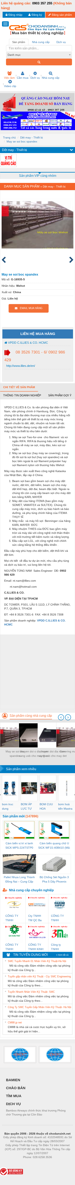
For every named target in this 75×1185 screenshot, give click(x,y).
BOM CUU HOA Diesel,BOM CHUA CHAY (47, 807)
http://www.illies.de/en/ (20, 365)
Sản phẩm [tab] (18, 42)
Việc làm (9, 77)
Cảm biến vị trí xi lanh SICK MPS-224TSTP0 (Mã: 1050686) (19, 846)
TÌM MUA (13, 1096)
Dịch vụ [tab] (61, 42)
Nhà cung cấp (50, 77)
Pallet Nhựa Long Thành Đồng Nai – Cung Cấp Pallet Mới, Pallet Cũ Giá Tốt (19, 880)
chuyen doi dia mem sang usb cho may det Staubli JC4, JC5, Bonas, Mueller (53, 754)
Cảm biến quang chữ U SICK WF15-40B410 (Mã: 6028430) (54, 846)
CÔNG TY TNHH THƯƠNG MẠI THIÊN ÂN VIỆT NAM (12, 918)
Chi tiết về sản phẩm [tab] (19, 387)
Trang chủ (9, 137)
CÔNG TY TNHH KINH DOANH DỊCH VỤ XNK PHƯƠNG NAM (35, 947)
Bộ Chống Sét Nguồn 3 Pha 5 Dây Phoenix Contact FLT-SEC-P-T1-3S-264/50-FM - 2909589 (54, 880)
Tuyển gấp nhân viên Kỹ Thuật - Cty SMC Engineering (39, 976)
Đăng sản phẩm (62, 14)
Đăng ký (37, 14)
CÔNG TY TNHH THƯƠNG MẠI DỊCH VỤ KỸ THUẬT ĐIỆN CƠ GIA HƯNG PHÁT (14, 947)
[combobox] (39, 55)
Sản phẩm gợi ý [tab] (59, 395)
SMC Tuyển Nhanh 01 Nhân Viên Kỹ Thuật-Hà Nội (37, 961)
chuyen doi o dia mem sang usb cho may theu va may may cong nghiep (34, 754)
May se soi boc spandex (22, 141)
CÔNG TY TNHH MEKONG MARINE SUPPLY (57, 918)
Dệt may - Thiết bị (31, 137)
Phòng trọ (11, 1163)
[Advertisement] (37, 671)
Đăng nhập (15, 14)
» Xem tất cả (62, 955)
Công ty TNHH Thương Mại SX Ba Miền (59, 947)
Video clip (10, 86)
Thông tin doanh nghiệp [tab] (22, 395)
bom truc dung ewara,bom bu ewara (9, 807)
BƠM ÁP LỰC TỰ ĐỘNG (26, 807)
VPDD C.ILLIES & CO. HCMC (27, 342)
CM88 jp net (15, 1022)
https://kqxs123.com (57, 1163)
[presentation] (61, 717)
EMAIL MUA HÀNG (29, 308)
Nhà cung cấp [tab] (41, 42)
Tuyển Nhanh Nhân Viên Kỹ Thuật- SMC (31, 991)
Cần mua (22, 77)
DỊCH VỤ (13, 1104)
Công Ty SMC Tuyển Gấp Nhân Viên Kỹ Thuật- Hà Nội (39, 1007)
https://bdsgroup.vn (32, 1163)
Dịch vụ (35, 77)
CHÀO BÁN (15, 1088)
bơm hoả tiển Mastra (65, 806)
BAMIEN (13, 1080)
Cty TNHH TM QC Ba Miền (35, 918)
